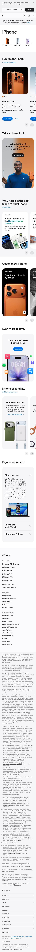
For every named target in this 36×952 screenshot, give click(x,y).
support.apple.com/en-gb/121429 (12, 780)
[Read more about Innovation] (15, 292)
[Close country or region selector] (34, 2)
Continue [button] (30, 10)
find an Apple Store (18, 936)
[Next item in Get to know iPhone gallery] (32, 320)
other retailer (28, 936)
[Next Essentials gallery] (32, 453)
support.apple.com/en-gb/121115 (23, 750)
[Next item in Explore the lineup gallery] (32, 125)
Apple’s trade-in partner (25, 720)
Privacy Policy (6, 947)
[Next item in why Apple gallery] (32, 253)
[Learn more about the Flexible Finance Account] (15, 230)
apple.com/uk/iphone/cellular (14, 840)
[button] (12, 10)
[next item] (32, 43)
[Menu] (33, 15)
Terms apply (17, 885)
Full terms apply (6, 662)
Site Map (20, 949)
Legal (15, 949)
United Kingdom (6, 941)
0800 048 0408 (15, 938)
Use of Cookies (15, 947)
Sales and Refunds (7, 949)
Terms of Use (25, 947)
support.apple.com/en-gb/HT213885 (13, 805)
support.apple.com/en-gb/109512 (12, 853)
